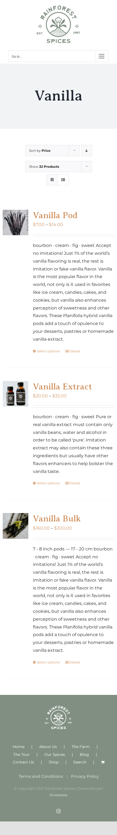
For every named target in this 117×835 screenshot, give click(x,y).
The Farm (81, 746)
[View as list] (63, 180)
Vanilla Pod (55, 215)
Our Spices (54, 754)
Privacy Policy (85, 776)
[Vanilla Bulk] (15, 526)
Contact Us (23, 762)
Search (79, 762)
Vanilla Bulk (57, 518)
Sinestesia (58, 795)
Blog (84, 754)
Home (18, 746)
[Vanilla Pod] (15, 222)
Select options (48, 351)
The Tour (21, 754)
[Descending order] (86, 150)
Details (74, 351)
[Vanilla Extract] (15, 394)
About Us (48, 746)
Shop (54, 762)
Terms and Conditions (41, 776)
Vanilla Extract (62, 386)
